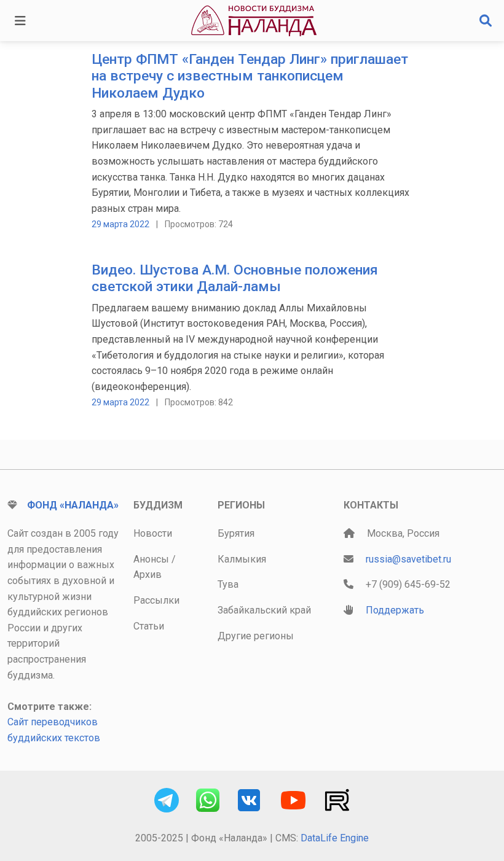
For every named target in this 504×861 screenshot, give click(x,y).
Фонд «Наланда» (73, 505)
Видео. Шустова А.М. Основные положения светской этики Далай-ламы (235, 278)
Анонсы (151, 559)
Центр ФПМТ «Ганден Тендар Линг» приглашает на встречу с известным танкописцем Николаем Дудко (250, 76)
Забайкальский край (264, 610)
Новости (152, 533)
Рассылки (156, 600)
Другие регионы (256, 636)
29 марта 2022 (120, 224)
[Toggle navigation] (20, 20)
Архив (147, 574)
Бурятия (236, 533)
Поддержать (395, 610)
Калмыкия (242, 559)
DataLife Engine (335, 838)
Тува (228, 584)
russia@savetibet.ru (408, 559)
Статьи (148, 626)
